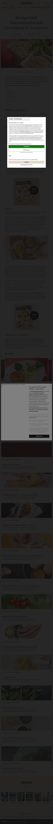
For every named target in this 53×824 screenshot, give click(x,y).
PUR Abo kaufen (26, 162)
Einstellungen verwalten (26, 150)
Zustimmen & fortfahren (26, 146)
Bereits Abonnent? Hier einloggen (26, 164)
